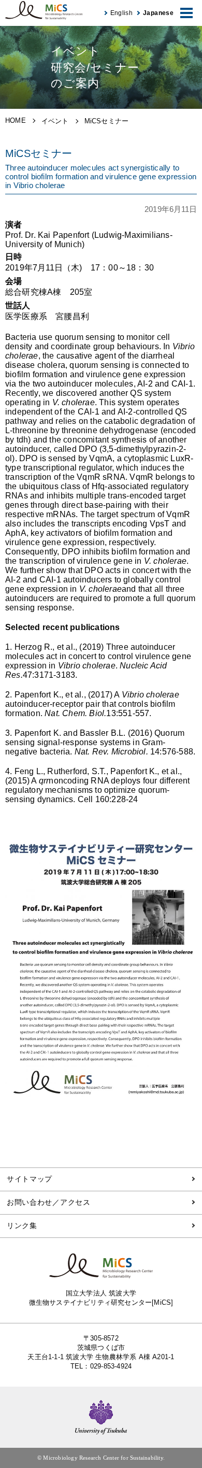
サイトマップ (29, 1179)
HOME (15, 120)
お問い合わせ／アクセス (49, 1202)
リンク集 (22, 1225)
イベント (55, 121)
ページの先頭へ (186, 1437)
